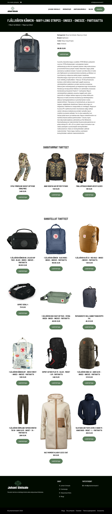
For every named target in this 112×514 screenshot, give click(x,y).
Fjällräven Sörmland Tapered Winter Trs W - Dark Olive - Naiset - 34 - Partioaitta (22, 430)
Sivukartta (100, 511)
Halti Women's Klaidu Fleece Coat (56, 452)
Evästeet (78, 511)
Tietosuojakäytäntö (89, 511)
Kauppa (99, 9)
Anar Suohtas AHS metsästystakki (56, 186)
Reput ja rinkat (28, 25)
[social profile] (21, 2)
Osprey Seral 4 (22, 304)
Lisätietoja (64, 54)
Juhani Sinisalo (54, 9)
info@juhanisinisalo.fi (97, 2)
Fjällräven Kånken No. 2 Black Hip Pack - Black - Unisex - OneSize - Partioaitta (22, 260)
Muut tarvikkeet (15, 25)
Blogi (91, 9)
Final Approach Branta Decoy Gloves (89, 186)
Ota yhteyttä (70, 511)
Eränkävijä (67, 9)
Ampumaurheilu (80, 9)
